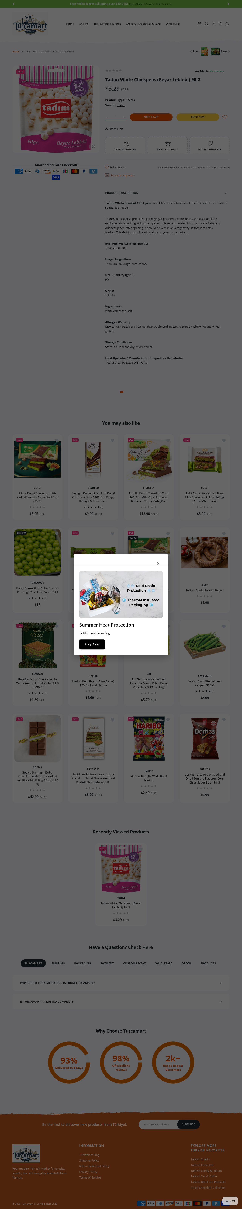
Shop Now (92, 644)
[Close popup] (159, 564)
